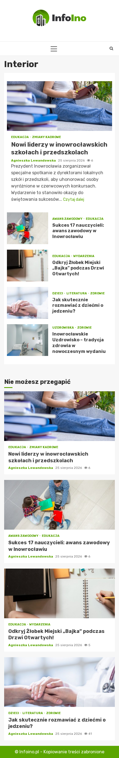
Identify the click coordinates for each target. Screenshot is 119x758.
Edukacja (20, 137)
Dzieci (58, 293)
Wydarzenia (83, 256)
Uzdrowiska (63, 327)
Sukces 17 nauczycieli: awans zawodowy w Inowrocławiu (27, 228)
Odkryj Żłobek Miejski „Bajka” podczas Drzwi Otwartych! (27, 265)
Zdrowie (97, 293)
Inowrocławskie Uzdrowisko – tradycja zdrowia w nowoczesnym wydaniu (27, 340)
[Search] (111, 48)
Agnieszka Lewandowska (34, 160)
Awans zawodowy (67, 218)
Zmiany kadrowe (46, 137)
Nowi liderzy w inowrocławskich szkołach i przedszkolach (59, 106)
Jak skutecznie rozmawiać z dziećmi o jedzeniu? (27, 303)
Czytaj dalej (73, 199)
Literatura (76, 293)
